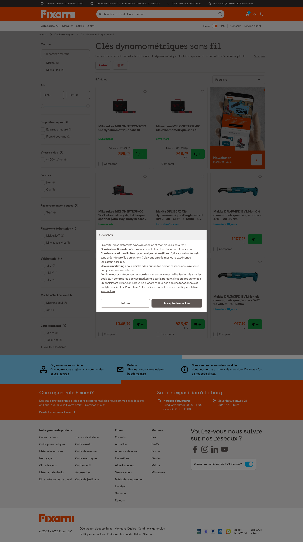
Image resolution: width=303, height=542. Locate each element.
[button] (177, 303)
